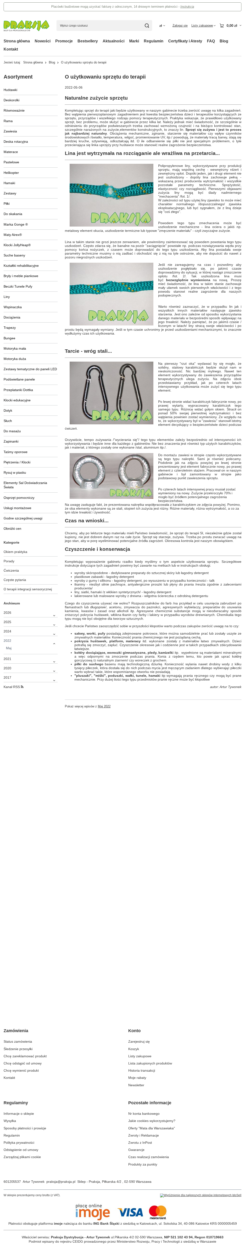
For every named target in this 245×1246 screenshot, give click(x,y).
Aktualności (113, 41)
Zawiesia (10, 131)
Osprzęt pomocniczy (19, 498)
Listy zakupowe (139, 1056)
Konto (134, 1030)
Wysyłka (10, 1121)
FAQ (211, 41)
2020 (7, 668)
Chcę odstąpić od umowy (23, 1063)
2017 (7, 677)
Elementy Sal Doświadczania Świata (25, 485)
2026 (7, 612)
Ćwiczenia (11, 570)
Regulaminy (16, 1102)
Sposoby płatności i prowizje (25, 1128)
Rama (8, 121)
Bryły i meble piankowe (21, 276)
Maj (8, 648)
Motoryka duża (15, 359)
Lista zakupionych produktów (150, 1063)
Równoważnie (14, 110)
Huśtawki (10, 90)
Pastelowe (11, 162)
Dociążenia (12, 317)
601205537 (12, 1181)
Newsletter (136, 1085)
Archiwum (12, 603)
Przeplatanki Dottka (18, 390)
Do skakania (13, 214)
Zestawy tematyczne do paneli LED (30, 369)
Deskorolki (11, 100)
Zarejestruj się (139, 1041)
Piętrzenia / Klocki (17, 462)
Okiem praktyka (15, 552)
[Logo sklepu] (26, 25)
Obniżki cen (12, 528)
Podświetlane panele (19, 379)
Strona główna (17, 41)
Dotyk (8, 410)
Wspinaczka (13, 307)
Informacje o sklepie (19, 1113)
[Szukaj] (146, 25)
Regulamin (153, 41)
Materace (11, 152)
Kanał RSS (12, 687)
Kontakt (11, 49)
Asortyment (18, 77)
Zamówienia (16, 1030)
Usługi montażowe (17, 508)
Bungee (9, 338)
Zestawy (10, 193)
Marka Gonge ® (16, 224)
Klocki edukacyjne (17, 400)
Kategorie (11, 542)
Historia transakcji (141, 1070)
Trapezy (10, 328)
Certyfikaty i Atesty (185, 41)
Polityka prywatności (19, 1142)
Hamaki (9, 183)
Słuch (8, 421)
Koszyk (133, 1049)
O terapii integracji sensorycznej (28, 589)
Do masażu (12, 431)
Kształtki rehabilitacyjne (21, 265)
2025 (7, 622)
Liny (7, 297)
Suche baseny (14, 255)
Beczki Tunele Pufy (18, 286)
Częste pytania (15, 580)
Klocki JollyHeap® (17, 245)
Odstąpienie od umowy (21, 1150)
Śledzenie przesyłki (18, 1049)
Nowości (42, 41)
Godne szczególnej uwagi (23, 518)
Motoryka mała (15, 348)
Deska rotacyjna (16, 141)
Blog (224, 41)
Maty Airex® (13, 235)
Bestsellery (88, 41)
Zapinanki (11, 441)
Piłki (7, 203)
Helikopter (11, 173)
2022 (7, 641)
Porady (9, 561)
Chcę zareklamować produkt (25, 1056)
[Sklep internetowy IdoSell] (200, 1195)
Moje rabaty (137, 1078)
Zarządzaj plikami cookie (22, 1157)
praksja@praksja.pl (60, 1181)
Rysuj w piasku (15, 472)
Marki (134, 41)
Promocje (64, 41)
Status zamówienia (18, 1041)
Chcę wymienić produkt (21, 1070)
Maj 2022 (104, 706)
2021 (7, 659)
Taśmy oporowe (16, 452)
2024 (7, 631)
